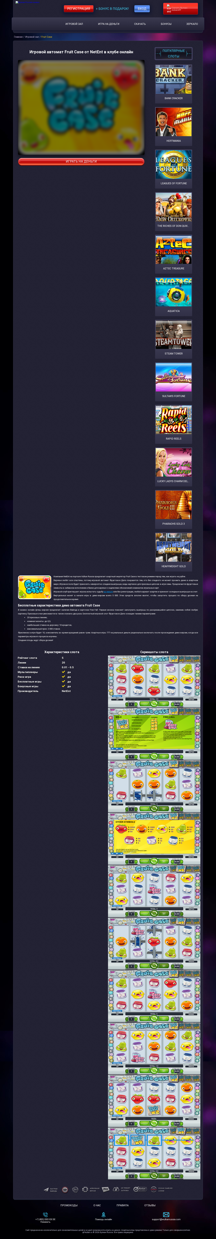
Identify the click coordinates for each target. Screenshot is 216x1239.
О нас (97, 1205)
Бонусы (166, 23)
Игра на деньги (108, 23)
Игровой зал (74, 23)
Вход (142, 9)
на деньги (108, 591)
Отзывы (150, 1205)
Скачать (140, 23)
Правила (123, 1205)
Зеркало (192, 23)
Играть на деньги (81, 161)
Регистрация (78, 9)
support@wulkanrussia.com (166, 1219)
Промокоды (69, 1205)
